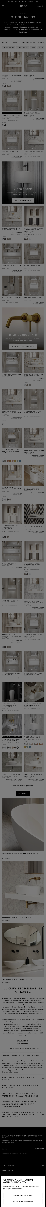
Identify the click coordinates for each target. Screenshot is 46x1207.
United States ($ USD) (23, 1195)
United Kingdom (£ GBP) (23, 1201)
